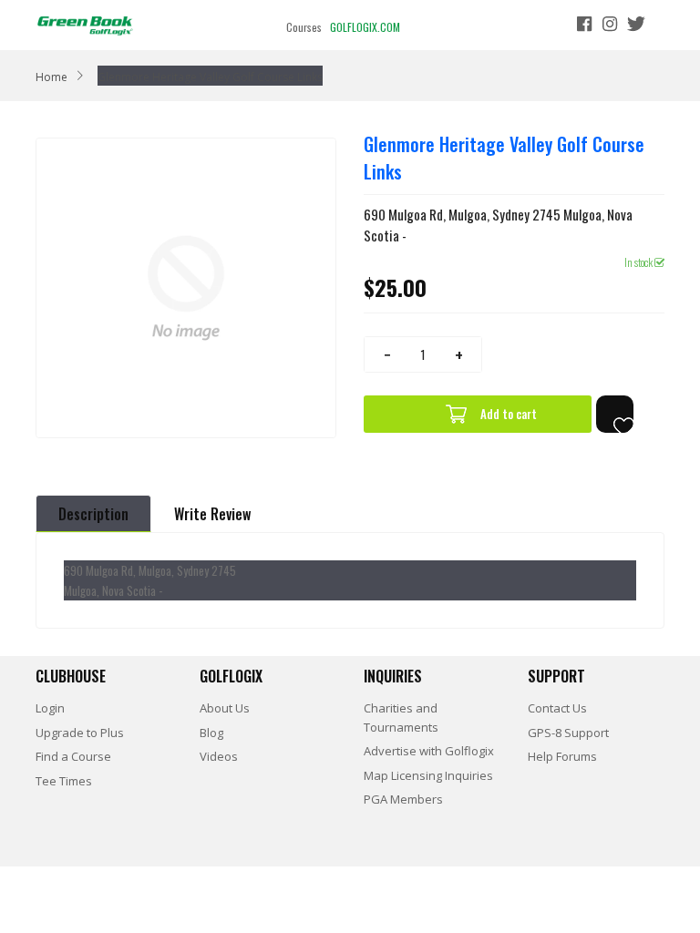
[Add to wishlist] (614, 414)
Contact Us (557, 708)
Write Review (212, 514)
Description (93, 514)
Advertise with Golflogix (429, 751)
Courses (304, 27)
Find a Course (73, 756)
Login (50, 708)
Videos (219, 756)
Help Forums (562, 756)
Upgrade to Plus (80, 732)
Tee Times (64, 781)
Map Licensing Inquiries (428, 775)
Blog (211, 732)
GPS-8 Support (568, 732)
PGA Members (403, 799)
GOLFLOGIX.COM (365, 27)
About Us (225, 708)
